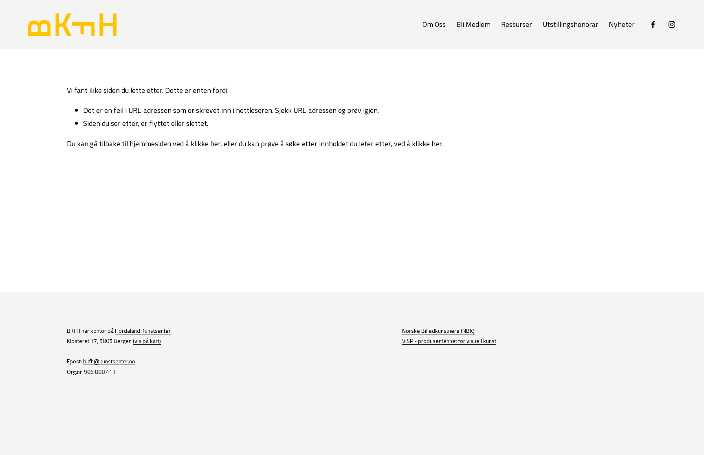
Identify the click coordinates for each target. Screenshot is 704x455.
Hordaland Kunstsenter (143, 330)
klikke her (205, 143)
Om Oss (434, 24)
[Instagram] (672, 24)
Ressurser (516, 24)
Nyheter (622, 24)
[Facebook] (653, 24)
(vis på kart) (147, 340)
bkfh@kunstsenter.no (109, 361)
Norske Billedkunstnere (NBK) (438, 330)
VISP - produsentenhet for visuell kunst (449, 340)
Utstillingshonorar (570, 24)
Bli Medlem (473, 24)
